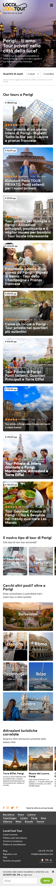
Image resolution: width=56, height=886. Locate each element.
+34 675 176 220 (45, 850)
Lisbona (31, 815)
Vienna (40, 822)
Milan (18, 822)
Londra (24, 818)
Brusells (29, 822)
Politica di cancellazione (15, 844)
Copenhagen (10, 818)
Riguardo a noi (10, 854)
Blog (5, 850)
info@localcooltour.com (42, 854)
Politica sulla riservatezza (15, 838)
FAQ (5, 857)
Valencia (7, 822)
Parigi (34, 818)
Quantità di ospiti (13, 74)
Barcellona (8, 815)
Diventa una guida (11, 860)
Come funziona (10, 834)
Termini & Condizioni (12, 841)
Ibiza (43, 818)
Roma (21, 815)
